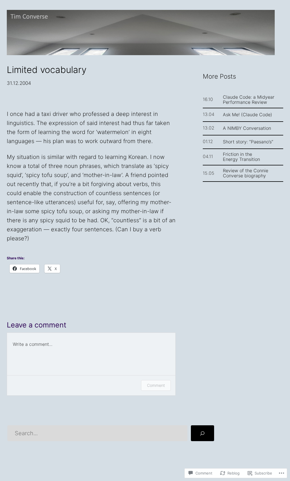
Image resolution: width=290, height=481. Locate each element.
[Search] (202, 433)
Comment (156, 385)
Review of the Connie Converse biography (245, 173)
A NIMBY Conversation (247, 128)
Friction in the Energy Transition (241, 157)
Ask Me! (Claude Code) (247, 114)
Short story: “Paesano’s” (248, 141)
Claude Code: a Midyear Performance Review (248, 99)
